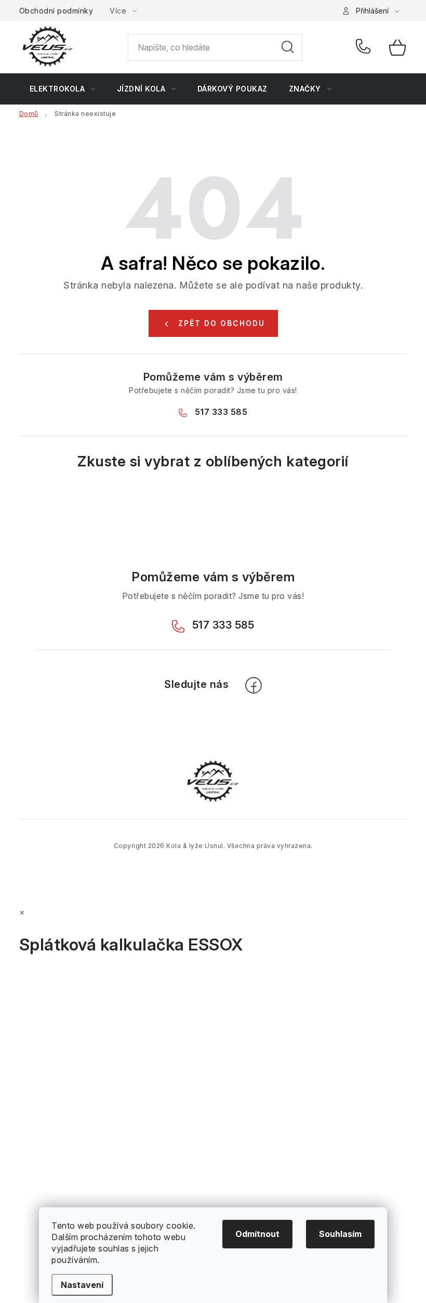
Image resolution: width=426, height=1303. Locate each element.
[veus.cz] (213, 780)
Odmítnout (257, 1234)
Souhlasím (340, 1234)
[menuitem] (62, 89)
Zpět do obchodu (221, 323)
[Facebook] (253, 685)
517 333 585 (365, 47)
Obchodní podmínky (56, 10)
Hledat (287, 47)
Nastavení (82, 1285)
